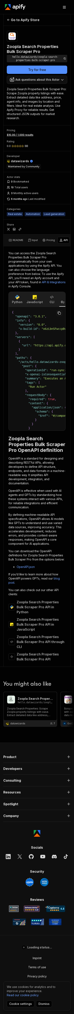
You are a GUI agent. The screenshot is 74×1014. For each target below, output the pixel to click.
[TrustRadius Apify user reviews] (37, 922)
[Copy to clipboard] (59, 313)
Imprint (37, 958)
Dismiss (44, 1004)
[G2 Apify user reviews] (19, 922)
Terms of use (37, 967)
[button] (37, 756)
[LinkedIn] (8, 856)
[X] (19, 856)
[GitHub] (31, 856)
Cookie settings (20, 1004)
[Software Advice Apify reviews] (32, 908)
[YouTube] (42, 856)
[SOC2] (44, 882)
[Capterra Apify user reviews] (55, 908)
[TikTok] (65, 856)
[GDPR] (30, 882)
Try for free (37, 70)
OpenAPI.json (26, 567)
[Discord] (54, 856)
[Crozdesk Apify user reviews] (55, 922)
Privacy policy (37, 976)
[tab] (16, 240)
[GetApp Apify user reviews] (14, 908)
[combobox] (37, 80)
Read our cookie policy (23, 995)
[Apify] (15, 7)
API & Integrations (54, 282)
